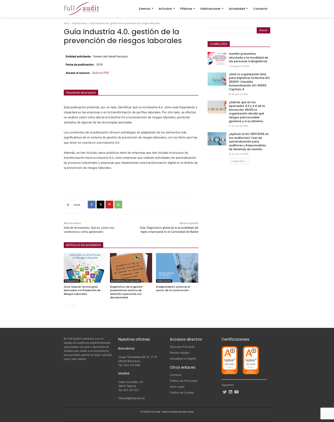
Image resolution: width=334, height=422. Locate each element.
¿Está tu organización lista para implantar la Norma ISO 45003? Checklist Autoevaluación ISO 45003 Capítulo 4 (249, 81)
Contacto (175, 374)
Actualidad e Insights (183, 358)
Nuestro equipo (179, 352)
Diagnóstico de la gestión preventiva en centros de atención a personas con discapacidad (126, 292)
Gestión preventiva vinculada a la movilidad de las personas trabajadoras (248, 57)
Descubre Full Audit (182, 346)
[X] (100, 204)
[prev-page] (66, 306)
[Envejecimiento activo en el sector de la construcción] (177, 268)
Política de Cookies (182, 392)
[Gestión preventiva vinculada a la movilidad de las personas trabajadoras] (217, 58)
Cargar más (237, 161)
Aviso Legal (177, 386)
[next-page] (72, 306)
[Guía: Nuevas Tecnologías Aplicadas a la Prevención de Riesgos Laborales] (85, 268)
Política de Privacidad (183, 380)
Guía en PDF (100, 73)
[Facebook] (91, 204)
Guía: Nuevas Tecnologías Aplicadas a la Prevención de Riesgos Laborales (82, 290)
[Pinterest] (109, 204)
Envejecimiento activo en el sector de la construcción (173, 288)
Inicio (67, 23)
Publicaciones (79, 23)
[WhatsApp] (118, 204)
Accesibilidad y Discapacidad (125, 281)
